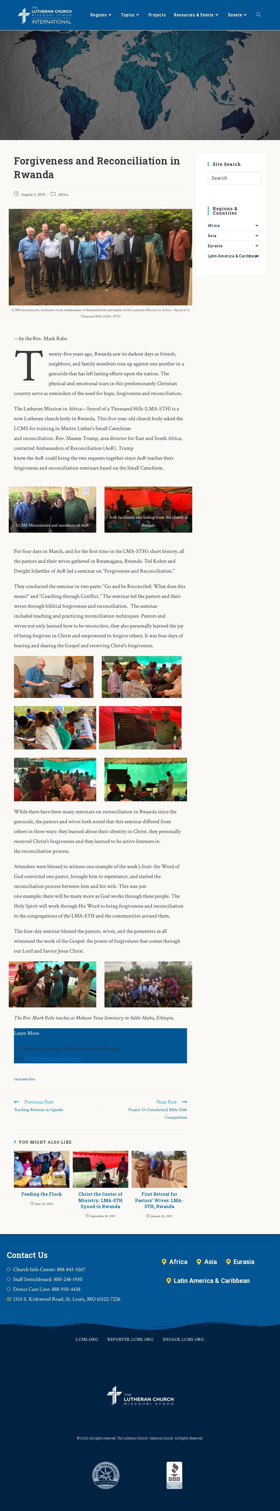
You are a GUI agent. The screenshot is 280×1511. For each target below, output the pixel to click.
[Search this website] (235, 177)
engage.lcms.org (183, 1339)
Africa (63, 194)
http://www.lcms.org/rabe (53, 1058)
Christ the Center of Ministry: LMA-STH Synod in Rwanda (100, 1200)
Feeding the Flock (41, 1194)
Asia (212, 236)
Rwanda (28, 1079)
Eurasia (215, 246)
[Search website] (258, 15)
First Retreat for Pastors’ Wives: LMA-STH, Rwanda (159, 1200)
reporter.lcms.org (130, 1339)
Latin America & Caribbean (233, 256)
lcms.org (87, 1339)
